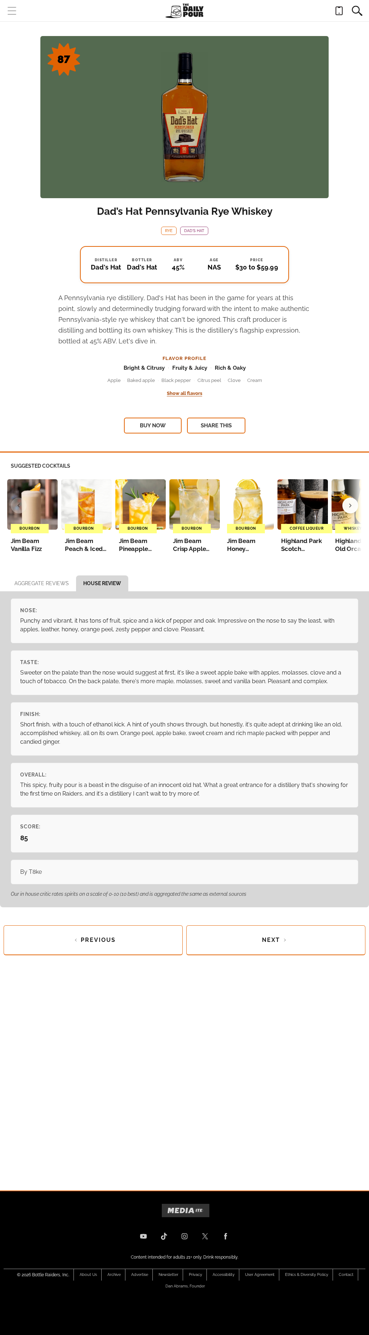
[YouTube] (143, 1236)
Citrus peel (209, 380)
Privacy (195, 1274)
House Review (102, 583)
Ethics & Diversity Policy (306, 1274)
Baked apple (141, 380)
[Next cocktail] (350, 505)
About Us (88, 1274)
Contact (346, 1274)
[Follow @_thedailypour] (205, 1236)
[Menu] (12, 10)
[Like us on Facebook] (226, 1236)
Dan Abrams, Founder (185, 1286)
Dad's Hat (194, 230)
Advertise (139, 1274)
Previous (98, 939)
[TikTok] (164, 1236)
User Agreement (260, 1274)
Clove (234, 380)
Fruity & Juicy (189, 368)
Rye (169, 230)
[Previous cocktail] (19, 505)
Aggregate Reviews (41, 583)
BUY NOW (153, 425)
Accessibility (224, 1274)
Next (271, 939)
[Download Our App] (339, 11)
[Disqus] (184, 1067)
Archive (114, 1274)
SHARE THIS (216, 425)
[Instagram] (184, 1236)
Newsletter (168, 1274)
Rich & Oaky (230, 368)
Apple (114, 380)
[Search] (357, 10)
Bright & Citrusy (144, 368)
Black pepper (176, 380)
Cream (254, 380)
